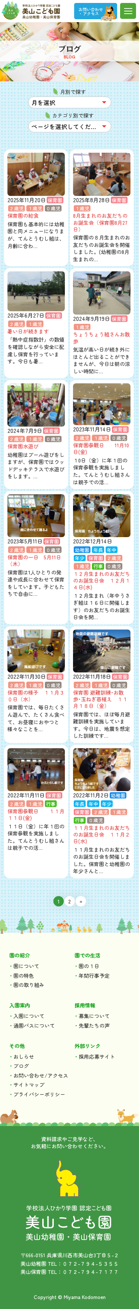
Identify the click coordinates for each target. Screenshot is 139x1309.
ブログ (21, 1065)
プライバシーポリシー (39, 1094)
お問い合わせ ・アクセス (91, 11)
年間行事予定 (94, 975)
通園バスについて (34, 1025)
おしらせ (23, 1056)
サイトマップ (28, 1084)
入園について (28, 1016)
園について (26, 966)
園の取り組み (28, 984)
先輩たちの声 (94, 1025)
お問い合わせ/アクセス (40, 1075)
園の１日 (89, 966)
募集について (94, 1016)
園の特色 (23, 975)
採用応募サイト (97, 1056)
